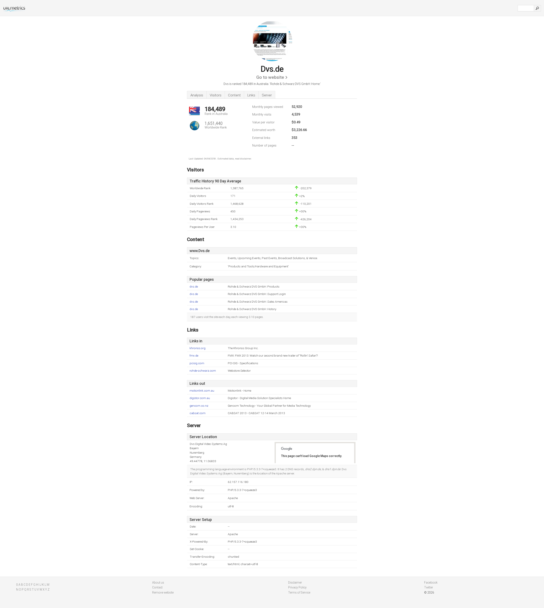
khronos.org (197, 348)
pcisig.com (197, 363)
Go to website (270, 77)
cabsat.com (197, 413)
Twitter (428, 587)
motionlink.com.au (202, 390)
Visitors (215, 95)
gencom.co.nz (199, 405)
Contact (157, 587)
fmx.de (194, 355)
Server (267, 95)
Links (251, 95)
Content (234, 95)
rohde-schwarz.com (203, 370)
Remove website (163, 592)
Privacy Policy (297, 587)
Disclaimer (295, 582)
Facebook (431, 582)
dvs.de (194, 286)
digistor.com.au (200, 398)
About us (158, 582)
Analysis (196, 95)
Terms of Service (299, 592)
